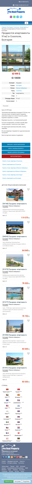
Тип (13, 93)
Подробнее (26, 481)
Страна (12, 85)
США (6, 408)
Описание (5, 106)
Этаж (13, 96)
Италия (6, 424)
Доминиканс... (17, 402)
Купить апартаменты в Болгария (12, 178)
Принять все (8, 481)
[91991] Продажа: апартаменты (15, 368)
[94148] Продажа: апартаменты (15, 204)
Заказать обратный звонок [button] (16, 144)
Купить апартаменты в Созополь (12, 164)
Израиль (17, 408)
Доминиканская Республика (15, 468)
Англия (18, 424)
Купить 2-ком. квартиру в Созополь (12, 161)
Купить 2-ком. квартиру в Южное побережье (15, 168)
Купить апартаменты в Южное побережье (14, 171)
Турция (17, 391)
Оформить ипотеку (12, 461)
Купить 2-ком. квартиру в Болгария (12, 174)
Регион (12, 88)
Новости (22, 461)
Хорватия (17, 430)
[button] (28, 46)
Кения (18, 441)
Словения (17, 419)
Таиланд (17, 413)
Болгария (6, 419)
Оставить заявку (12, 463)
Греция (6, 402)
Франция (6, 435)
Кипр (6, 413)
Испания (17, 397)
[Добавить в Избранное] (28, 189)
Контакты (21, 463)
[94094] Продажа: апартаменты (15, 236)
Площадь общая (10, 98)
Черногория (6, 391)
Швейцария (18, 435)
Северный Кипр (6, 441)
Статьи (4, 463)
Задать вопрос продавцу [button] (16, 152)
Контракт (12, 83)
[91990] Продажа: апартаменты (15, 335)
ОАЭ (6, 397)
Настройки (18, 481)
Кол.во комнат (10, 101)
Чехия (6, 430)
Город (13, 90)
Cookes (4, 461)
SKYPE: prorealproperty (16, 148)
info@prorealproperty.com (21, 5)
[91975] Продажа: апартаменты (15, 269)
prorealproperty (24, 1)
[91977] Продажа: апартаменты (15, 302)
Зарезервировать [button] (16, 156)
